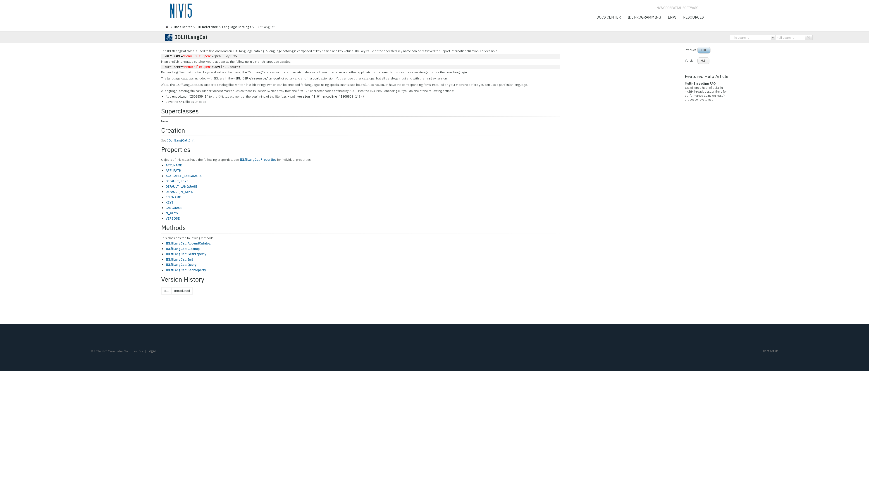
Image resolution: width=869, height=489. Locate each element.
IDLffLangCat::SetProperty (186, 270)
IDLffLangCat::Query (181, 265)
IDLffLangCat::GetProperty (186, 254)
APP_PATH (173, 170)
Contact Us (770, 351)
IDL (704, 50)
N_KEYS (172, 213)
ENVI (672, 17)
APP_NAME (174, 165)
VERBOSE (173, 218)
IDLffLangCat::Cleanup (183, 249)
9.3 (703, 61)
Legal (152, 351)
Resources (693, 17)
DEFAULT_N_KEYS (179, 192)
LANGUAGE (174, 208)
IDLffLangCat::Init (181, 140)
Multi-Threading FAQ (700, 84)
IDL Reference (207, 27)
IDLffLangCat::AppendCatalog (188, 243)
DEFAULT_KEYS (177, 181)
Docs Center (609, 17)
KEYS (170, 202)
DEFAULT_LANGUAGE (181, 187)
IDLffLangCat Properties (258, 160)
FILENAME (173, 197)
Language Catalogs (236, 27)
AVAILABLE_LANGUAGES (184, 176)
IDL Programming (644, 17)
